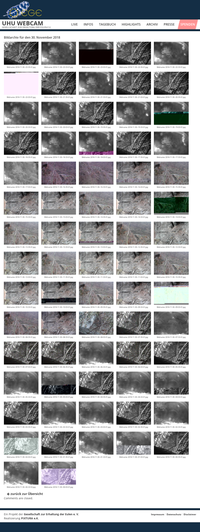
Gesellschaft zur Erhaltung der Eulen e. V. (51, 514)
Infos (88, 24)
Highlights (131, 24)
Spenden (187, 24)
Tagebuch (107, 24)
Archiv (152, 24)
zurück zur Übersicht (26, 494)
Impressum (157, 514)
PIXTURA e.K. (30, 518)
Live (74, 24)
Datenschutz (174, 514)
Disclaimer (190, 514)
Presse (169, 24)
